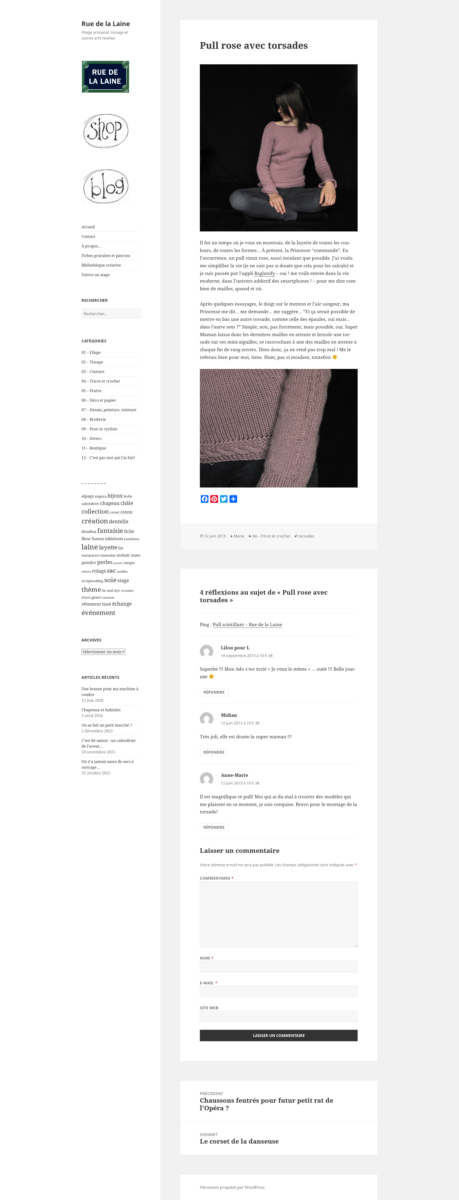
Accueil (88, 227)
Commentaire (217, 878)
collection (95, 511)
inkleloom (114, 538)
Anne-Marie (234, 775)
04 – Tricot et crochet (101, 381)
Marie (239, 536)
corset (115, 512)
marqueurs (91, 555)
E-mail (208, 983)
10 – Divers (92, 438)
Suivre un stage (96, 274)
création (95, 520)
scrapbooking (92, 581)
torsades (127, 590)
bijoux (115, 495)
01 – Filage (91, 352)
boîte (128, 496)
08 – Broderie (94, 419)
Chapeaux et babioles (101, 709)
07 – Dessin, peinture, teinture (109, 409)
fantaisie (110, 530)
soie (110, 579)
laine (90, 547)
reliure (86, 572)
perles (105, 562)
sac (111, 570)
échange (122, 603)
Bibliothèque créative (101, 265)
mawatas (108, 555)
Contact (88, 236)
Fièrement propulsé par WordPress (232, 1187)
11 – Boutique (94, 448)
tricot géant (91, 597)
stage (123, 580)
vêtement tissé (96, 604)
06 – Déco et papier (99, 400)
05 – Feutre (92, 390)
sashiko (122, 571)
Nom (206, 958)
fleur (86, 538)
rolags (99, 571)
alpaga (88, 496)
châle (126, 503)
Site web (209, 1007)
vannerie (108, 598)
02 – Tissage (92, 362)
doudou (89, 531)
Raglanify (264, 273)
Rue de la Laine (106, 23)
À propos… (91, 246)
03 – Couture (93, 371)
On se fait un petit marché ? (107, 725)
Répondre (213, 692)
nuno (135, 555)
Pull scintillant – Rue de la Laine (247, 624)
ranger (129, 562)
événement (98, 612)
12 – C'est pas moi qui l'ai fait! (108, 457)
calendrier (90, 503)
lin (120, 548)
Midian (229, 715)
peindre (89, 562)
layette (108, 547)
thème (91, 589)
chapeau (110, 503)
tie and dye (111, 590)
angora (101, 496)
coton (126, 512)
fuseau (98, 538)
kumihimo (131, 539)
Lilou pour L (235, 648)
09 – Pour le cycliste (99, 429)
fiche (129, 531)
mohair (123, 555)
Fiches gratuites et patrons (106, 255)
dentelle (118, 521)
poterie (118, 563)
